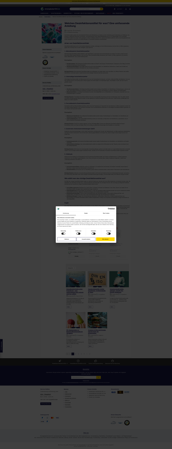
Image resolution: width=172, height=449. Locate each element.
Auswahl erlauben (86, 239)
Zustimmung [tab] (66, 213)
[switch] (78, 234)
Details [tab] (86, 213)
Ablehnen (66, 239)
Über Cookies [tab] (106, 213)
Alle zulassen (105, 239)
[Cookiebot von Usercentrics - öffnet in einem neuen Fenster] (109, 209)
